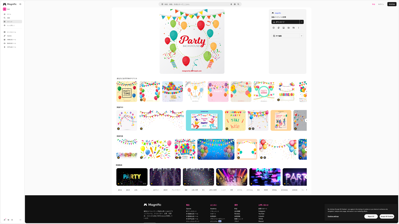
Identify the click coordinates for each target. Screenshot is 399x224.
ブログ (236, 221)
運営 (236, 205)
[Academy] (8, 220)
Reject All (371, 216)
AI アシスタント (191, 211)
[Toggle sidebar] (20, 4)
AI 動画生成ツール (192, 216)
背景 (231, 190)
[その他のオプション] (298, 28)
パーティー (145, 190)
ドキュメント (214, 211)
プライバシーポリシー (217, 219)
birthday (274, 190)
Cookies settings (333, 216)
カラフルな (250, 190)
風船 (186, 190)
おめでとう (156, 190)
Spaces (188, 209)
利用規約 (213, 216)
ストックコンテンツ (192, 221)
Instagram (262, 211)
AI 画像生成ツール (192, 214)
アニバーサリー (176, 190)
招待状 (266, 190)
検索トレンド (238, 219)
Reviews (237, 214)
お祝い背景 (195, 190)
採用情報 (237, 216)
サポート (213, 214)
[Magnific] (152, 205)
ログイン (381, 4)
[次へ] (306, 91)
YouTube (261, 214)
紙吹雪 (165, 190)
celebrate (294, 190)
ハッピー (223, 190)
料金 (373, 4)
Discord (261, 221)
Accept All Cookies (387, 216)
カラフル (239, 190)
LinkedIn (261, 216)
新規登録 (392, 4)
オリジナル (174, 13)
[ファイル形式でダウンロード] (302, 22)
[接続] (4, 220)
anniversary (284, 190)
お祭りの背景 (213, 190)
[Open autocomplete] (161, 4)
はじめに (213, 205)
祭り (203, 190)
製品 (188, 205)
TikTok (261, 219)
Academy (213, 209)
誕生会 (120, 190)
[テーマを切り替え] (12, 220)
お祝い (136, 190)
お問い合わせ (263, 205)
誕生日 (128, 190)
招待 (258, 190)
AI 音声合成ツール (192, 219)
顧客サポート (263, 209)
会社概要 (237, 211)
